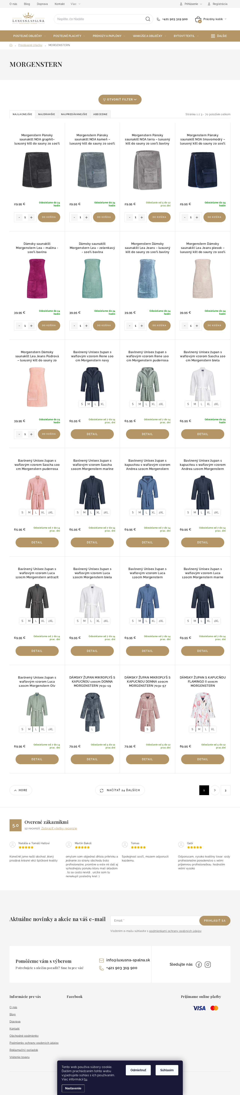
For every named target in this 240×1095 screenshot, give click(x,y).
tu (85, 1079)
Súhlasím (167, 1070)
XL (102, 404)
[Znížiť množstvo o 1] (19, 217)
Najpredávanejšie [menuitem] (74, 114)
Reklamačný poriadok (24, 1050)
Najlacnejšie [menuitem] (22, 114)
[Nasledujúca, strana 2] (215, 790)
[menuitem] (30, 36)
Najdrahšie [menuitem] (46, 114)
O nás (13, 3)
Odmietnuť (138, 1070)
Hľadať (148, 19)
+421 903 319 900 (174, 19)
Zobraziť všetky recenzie (59, 828)
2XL (161, 404)
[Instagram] (208, 965)
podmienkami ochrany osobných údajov (175, 930)
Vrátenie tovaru (20, 1057)
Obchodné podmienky (24, 1035)
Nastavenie (73, 1088)
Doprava (42, 3)
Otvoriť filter (120, 99)
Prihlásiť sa (215, 920)
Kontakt (60, 3)
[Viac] (219, 36)
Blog (27, 3)
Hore (23, 790)
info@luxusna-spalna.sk (128, 960)
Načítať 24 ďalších (123, 790)
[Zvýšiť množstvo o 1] (31, 217)
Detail (92, 434)
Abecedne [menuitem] (100, 114)
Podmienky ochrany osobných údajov (34, 1042)
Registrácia (220, 3)
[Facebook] (199, 965)
